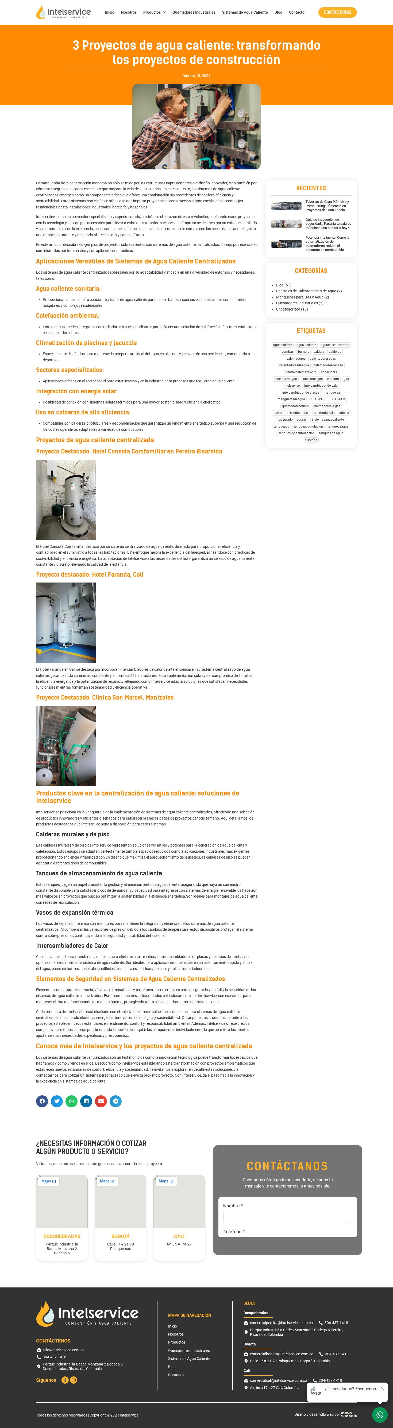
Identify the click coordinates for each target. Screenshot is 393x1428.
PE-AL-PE (316, 399)
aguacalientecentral (335, 345)
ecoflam (333, 379)
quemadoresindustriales (331, 413)
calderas (335, 352)
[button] (42, 1101)
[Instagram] (73, 1380)
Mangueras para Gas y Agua (299, 297)
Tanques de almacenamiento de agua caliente (99, 873)
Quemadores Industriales (193, 12)
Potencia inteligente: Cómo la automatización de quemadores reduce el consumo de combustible (327, 243)
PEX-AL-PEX (336, 399)
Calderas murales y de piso (73, 834)
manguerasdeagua (291, 399)
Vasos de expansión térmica (74, 912)
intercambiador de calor (321, 385)
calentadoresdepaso (328, 365)
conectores (329, 372)
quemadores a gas (326, 406)
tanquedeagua (338, 426)
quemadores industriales (291, 413)
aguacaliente (282, 345)
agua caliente (306, 345)
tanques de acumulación (297, 433)
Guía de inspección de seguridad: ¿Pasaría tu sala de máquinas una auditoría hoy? (328, 224)
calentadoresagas (323, 358)
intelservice (292, 385)
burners (303, 352)
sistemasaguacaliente (328, 419)
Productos (152, 12)
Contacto (297, 12)
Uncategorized (288, 309)
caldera (319, 352)
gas (346, 379)
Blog (278, 12)
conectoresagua (285, 379)
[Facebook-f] (65, 1380)
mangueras (332, 392)
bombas (288, 352)
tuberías (311, 440)
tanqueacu (281, 426)
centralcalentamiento (301, 372)
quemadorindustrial (293, 419)
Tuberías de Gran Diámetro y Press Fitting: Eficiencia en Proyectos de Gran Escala (327, 206)
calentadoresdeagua (294, 365)
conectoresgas (312, 379)
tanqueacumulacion (308, 426)
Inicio (109, 12)
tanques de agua (331, 433)
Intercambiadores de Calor (72, 945)
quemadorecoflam (295, 406)
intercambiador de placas (300, 392)
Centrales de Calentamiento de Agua (306, 291)
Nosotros (129, 12)
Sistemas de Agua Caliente (245, 12)
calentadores (296, 358)
